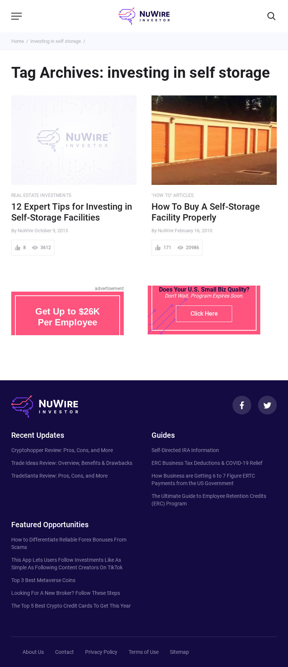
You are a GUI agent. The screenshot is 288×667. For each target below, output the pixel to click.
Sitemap (179, 652)
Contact (64, 652)
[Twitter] (267, 405)
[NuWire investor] (144, 16)
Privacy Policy (101, 652)
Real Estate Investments (41, 195)
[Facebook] (241, 405)
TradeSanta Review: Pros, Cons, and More (59, 476)
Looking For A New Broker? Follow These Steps (65, 593)
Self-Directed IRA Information (185, 450)
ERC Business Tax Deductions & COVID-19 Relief (207, 463)
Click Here (204, 313)
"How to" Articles (173, 195)
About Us (33, 652)
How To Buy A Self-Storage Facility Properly (206, 212)
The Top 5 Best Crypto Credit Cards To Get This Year (71, 606)
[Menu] (16, 16)
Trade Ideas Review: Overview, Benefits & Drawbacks (71, 463)
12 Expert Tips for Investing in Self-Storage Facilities (71, 212)
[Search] (271, 16)
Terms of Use (144, 652)
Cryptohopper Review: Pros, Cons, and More (62, 450)
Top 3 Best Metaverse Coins (43, 580)
